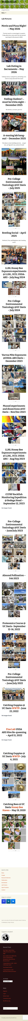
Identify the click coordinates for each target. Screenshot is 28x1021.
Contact (3, 890)
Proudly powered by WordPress (9, 1017)
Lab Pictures (4, 885)
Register (5, 991)
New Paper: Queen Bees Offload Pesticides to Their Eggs (9, 951)
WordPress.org (6, 1001)
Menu (3, 13)
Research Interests (6, 877)
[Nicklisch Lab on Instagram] (4, 901)
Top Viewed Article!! (7, 967)
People (3, 875)
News (3, 873)
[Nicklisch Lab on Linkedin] (8, 901)
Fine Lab (10, 729)
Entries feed (6, 996)
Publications (4, 880)
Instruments (4, 882)
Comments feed (7, 998)
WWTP (15, 708)
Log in (4, 993)
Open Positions (5, 887)
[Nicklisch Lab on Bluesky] (13, 901)
